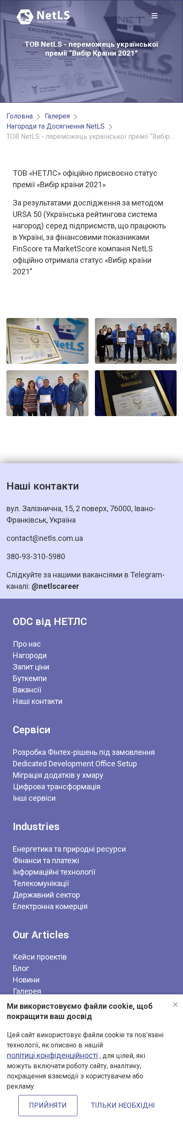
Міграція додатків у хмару (58, 775)
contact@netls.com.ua (44, 538)
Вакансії (27, 689)
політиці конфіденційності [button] (52, 1055)
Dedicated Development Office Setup (75, 763)
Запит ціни (31, 666)
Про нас (27, 643)
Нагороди (30, 655)
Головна (19, 116)
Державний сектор (46, 894)
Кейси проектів (40, 956)
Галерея (57, 116)
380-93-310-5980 (35, 556)
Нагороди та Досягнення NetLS (55, 126)
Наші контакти (38, 701)
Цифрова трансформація (56, 786)
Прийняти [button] (48, 1105)
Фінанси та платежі (46, 860)
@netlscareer (55, 586)
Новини (26, 979)
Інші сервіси (34, 798)
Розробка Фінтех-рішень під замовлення (84, 752)
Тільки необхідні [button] (123, 1105)
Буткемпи (30, 678)
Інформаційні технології (54, 871)
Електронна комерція (50, 906)
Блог (21, 968)
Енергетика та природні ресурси (69, 848)
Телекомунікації (41, 883)
